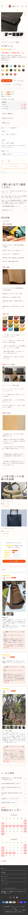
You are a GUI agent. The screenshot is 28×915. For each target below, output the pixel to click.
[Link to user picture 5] (16, 727)
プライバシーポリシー (8, 910)
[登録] (25, 888)
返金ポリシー (17, 910)
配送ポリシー (21, 911)
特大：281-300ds (17, 88)
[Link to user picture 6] (20, 727)
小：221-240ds (6, 85)
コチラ (6, 60)
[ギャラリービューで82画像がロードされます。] (21, 34)
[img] (5, 575)
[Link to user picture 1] (14, 596)
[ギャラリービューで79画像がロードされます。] (10, 34)
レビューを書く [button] (14, 561)
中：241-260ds (17, 85)
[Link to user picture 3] (8, 614)
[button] (22, 6)
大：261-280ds (6, 88)
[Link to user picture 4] (12, 614)
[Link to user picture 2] (4, 614)
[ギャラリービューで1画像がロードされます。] (6, 34)
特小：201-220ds (18, 81)
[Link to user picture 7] (24, 727)
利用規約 (24, 910)
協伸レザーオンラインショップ (13, 906)
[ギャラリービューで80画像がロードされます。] (14, 34)
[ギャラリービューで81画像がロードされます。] (17, 34)
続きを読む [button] (6, 647)
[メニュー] (2, 6)
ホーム (2, 39)
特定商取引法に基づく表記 (11, 911)
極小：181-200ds (6, 81)
